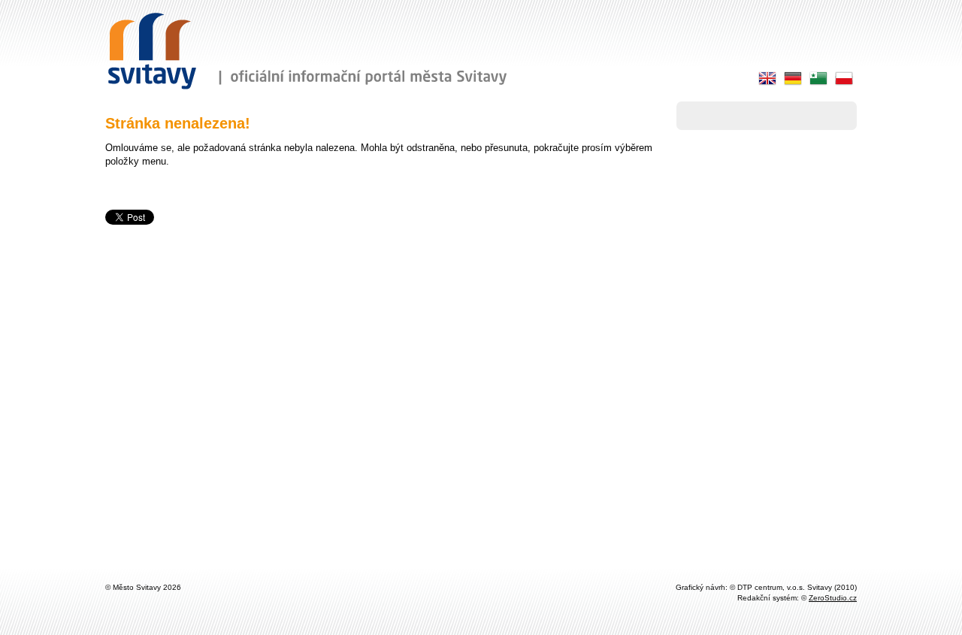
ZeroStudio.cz (833, 598)
